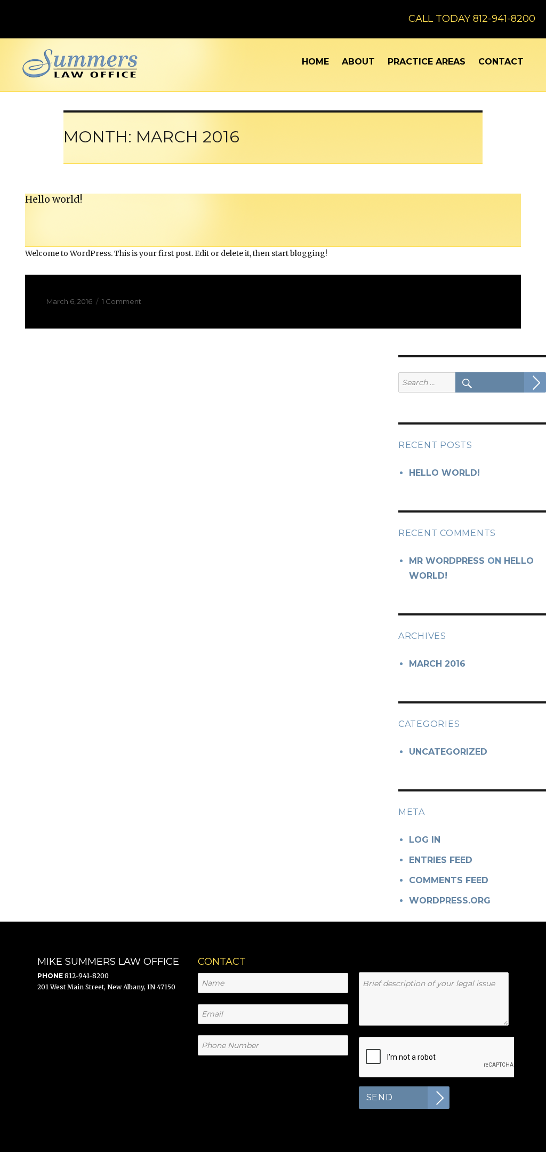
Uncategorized (448, 752)
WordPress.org (450, 900)
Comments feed (448, 880)
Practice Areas (426, 62)
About (358, 62)
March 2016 (437, 664)
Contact (501, 62)
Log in (424, 840)
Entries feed (440, 860)
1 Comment (121, 301)
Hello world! (53, 199)
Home (315, 62)
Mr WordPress (447, 561)
